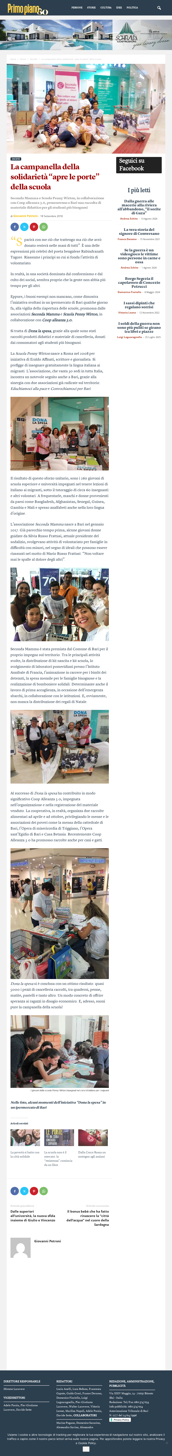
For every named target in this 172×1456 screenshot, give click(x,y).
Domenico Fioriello (129, 292)
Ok (86, 1449)
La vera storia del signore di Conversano (139, 232)
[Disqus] (59, 1314)
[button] (159, 8)
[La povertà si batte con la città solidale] (25, 1137)
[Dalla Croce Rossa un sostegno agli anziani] (93, 1137)
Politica (132, 8)
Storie (91, 8)
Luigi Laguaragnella (129, 337)
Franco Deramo (127, 239)
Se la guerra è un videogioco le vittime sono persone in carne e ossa (139, 256)
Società (33, 59)
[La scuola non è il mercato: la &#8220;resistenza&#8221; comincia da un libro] (59, 1137)
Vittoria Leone (127, 312)
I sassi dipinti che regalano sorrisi (139, 305)
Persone (77, 8)
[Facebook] (14, 227)
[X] (24, 227)
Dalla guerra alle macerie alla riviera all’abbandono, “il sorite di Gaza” (139, 207)
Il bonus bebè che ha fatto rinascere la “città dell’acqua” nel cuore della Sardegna (87, 1218)
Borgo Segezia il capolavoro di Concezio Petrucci (139, 283)
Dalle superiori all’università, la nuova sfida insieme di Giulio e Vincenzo (32, 1215)
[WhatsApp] (43, 227)
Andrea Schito (129, 218)
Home (13, 59)
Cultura (105, 8)
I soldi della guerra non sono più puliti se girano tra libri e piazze (139, 328)
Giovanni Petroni (25, 216)
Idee (119, 8)
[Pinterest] (34, 227)
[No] (167, 1443)
